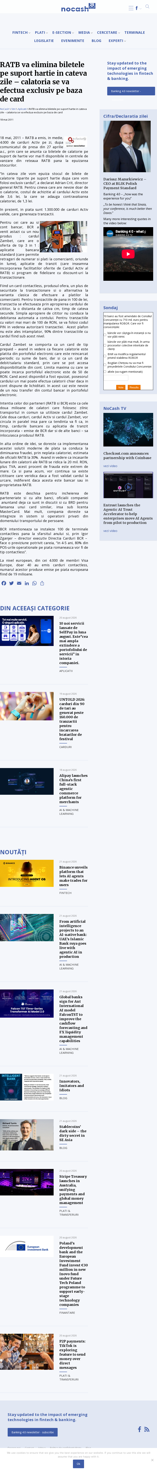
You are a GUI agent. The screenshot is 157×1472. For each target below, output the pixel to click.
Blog (96, 40)
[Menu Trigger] (131, 8)
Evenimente (72, 40)
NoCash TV (114, 408)
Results (134, 387)
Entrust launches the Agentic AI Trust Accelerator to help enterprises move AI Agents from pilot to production (128, 514)
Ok (78, 1463)
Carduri (65, 747)
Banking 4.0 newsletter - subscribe (126, 92)
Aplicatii (22, 109)
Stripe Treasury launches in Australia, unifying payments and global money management (73, 1189)
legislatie (44, 40)
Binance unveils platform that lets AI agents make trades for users (73, 876)
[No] (152, 1460)
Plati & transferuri (69, 1212)
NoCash (4, 109)
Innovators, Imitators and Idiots (71, 1085)
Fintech (20, 32)
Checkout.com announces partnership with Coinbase (127, 455)
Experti (116, 40)
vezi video (110, 466)
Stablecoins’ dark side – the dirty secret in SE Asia (72, 1133)
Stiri (13, 109)
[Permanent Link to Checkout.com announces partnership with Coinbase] (128, 449)
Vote (120, 387)
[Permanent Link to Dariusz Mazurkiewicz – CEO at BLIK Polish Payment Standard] (127, 175)
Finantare (67, 1312)
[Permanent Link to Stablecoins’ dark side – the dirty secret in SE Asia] (27, 1149)
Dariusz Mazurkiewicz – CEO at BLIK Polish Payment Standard (124, 183)
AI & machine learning (69, 812)
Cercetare (107, 32)
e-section (61, 32)
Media (84, 32)
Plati (40, 32)
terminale (134, 32)
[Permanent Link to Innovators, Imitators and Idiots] (27, 1099)
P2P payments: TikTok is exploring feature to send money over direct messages (72, 1354)
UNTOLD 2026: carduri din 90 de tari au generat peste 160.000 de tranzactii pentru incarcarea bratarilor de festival (72, 719)
